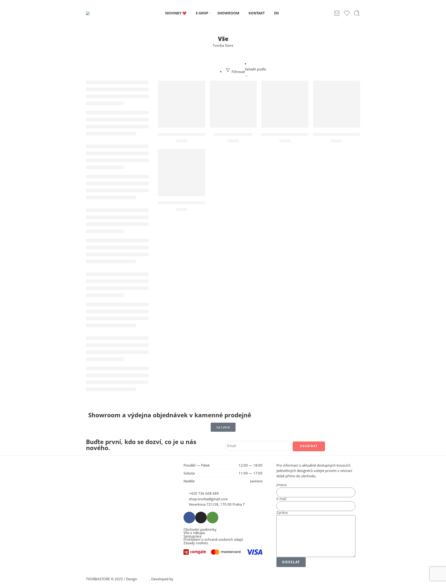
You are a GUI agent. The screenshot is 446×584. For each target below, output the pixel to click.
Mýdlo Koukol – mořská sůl (339, 134)
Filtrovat (238, 72)
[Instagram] (201, 517)
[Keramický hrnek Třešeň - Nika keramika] (181, 104)
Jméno (281, 485)
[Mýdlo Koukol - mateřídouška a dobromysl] (284, 104)
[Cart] (337, 13)
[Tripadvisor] (212, 517)
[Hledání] (357, 13)
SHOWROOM (228, 13)
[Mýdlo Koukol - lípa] (233, 104)
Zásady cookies (196, 543)
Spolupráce (192, 536)
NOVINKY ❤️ (176, 13)
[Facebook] (189, 517)
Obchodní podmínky (200, 529)
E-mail (281, 499)
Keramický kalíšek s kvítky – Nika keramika (200, 203)
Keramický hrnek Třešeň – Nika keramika (198, 134)
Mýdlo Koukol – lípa (233, 134)
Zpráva (282, 512)
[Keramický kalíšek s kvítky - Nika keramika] (181, 172)
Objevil (143, 579)
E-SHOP (202, 13)
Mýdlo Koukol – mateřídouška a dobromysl (303, 134)
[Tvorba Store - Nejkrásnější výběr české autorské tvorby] (98, 13)
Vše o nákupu (194, 533)
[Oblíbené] (198, 87)
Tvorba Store (223, 45)
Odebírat (309, 446)
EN (276, 13)
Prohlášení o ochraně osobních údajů (213, 539)
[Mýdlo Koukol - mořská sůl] (336, 104)
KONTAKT (257, 13)
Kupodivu (182, 579)
